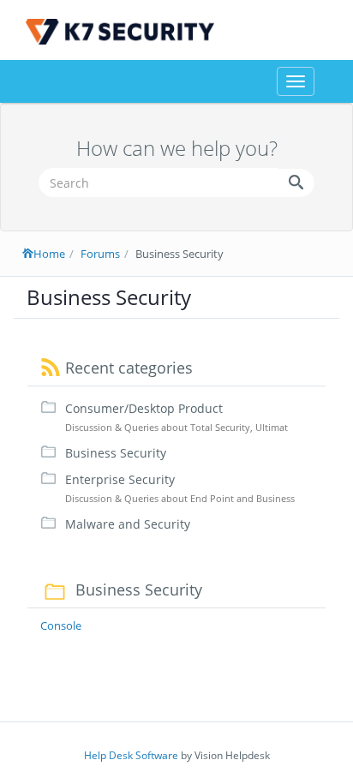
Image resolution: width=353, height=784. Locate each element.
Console (60, 625)
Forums (100, 253)
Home (49, 253)
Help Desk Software (131, 755)
